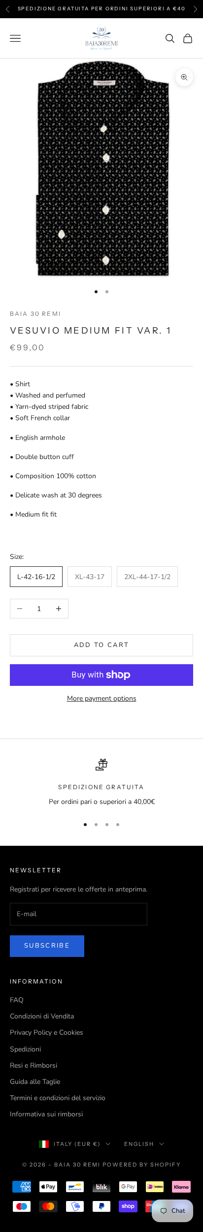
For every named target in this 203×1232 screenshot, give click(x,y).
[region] (101, 783)
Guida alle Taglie (35, 1081)
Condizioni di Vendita (42, 1016)
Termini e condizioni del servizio (57, 1098)
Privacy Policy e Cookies (46, 1032)
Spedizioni (25, 1049)
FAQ (17, 1000)
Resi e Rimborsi (33, 1065)
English (139, 1143)
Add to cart (102, 645)
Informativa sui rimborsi (46, 1114)
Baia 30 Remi (35, 313)
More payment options (101, 698)
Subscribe (47, 945)
